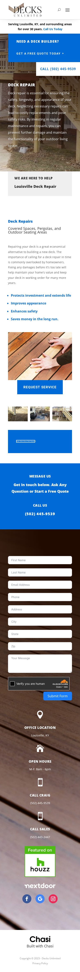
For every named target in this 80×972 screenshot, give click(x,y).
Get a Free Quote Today (38, 53)
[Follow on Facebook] (26, 898)
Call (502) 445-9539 (58, 69)
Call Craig (40, 795)
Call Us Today (52, 29)
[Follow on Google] (40, 898)
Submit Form (58, 696)
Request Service (40, 387)
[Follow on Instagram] (53, 898)
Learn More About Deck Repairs (26, 441)
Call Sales (40, 829)
